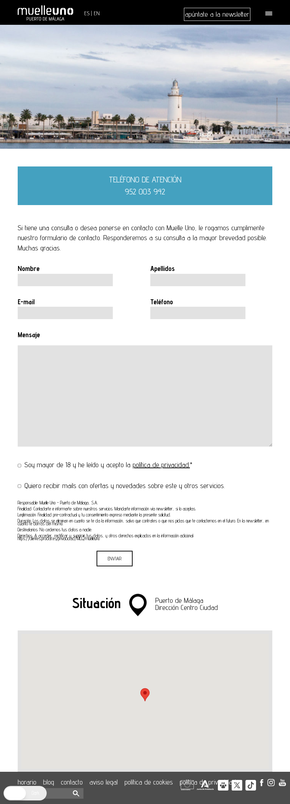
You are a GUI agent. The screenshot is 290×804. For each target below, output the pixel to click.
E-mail (26, 302)
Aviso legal (103, 782)
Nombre (29, 268)
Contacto (72, 782)
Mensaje (29, 334)
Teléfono (161, 302)
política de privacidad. (161, 464)
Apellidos (162, 268)
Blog (48, 782)
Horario (27, 782)
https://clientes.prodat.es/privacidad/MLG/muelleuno (59, 538)
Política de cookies (148, 782)
